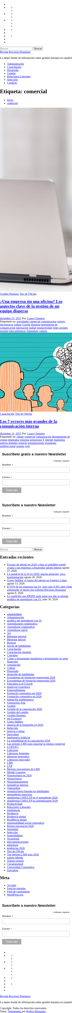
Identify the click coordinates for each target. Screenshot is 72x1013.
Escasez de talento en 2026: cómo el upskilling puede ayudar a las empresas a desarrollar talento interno (36, 566)
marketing (59, 439)
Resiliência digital (17, 819)
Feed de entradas (16, 888)
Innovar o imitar (16, 731)
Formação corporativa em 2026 (24, 693)
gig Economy (14, 718)
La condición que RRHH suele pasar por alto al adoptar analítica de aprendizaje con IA (37, 598)
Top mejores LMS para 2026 (23, 854)
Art (9, 633)
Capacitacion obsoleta (19, 652)
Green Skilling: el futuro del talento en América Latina (37, 580)
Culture (11, 667)
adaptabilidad (14, 614)
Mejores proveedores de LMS (23, 769)
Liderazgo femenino (18, 753)
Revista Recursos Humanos (15, 51)
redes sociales (60, 327)
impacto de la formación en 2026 (25, 724)
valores (43, 330)
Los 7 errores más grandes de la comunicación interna (28, 423)
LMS (10, 762)
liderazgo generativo (18, 756)
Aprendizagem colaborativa (22, 623)
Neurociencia (14, 778)
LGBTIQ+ (13, 747)
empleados (13, 439)
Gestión (11, 73)
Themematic (15, 1011)
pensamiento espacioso (19, 794)
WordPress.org (15, 894)
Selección (12, 79)
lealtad (32, 327)
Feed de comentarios (18, 891)
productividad (44, 327)
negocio (22, 443)
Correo (7, 477)
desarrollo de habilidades (20, 674)
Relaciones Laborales (19, 76)
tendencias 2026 (16, 848)
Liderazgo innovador (18, 759)
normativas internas (17, 784)
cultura (17, 324)
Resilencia (12, 813)
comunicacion (48, 321)
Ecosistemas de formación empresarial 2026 (31, 677)
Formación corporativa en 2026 (24, 696)
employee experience (18, 686)
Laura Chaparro (36, 318)
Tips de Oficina (27, 293)
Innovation (13, 734)
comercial (35, 321)
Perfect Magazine (36, 1011)
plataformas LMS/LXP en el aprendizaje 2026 (32, 797)
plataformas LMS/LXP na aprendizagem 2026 (32, 800)
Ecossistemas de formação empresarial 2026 (31, 680)
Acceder (11, 885)
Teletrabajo (32, 330)
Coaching (12, 655)
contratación (13, 664)
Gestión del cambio (17, 712)
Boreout (11, 642)
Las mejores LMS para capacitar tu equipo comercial (36, 743)
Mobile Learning (16, 772)
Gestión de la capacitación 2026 (24, 709)
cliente (20, 436)
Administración (15, 63)
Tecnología (13, 838)
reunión (4, 330)
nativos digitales (9, 443)
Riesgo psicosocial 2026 (20, 826)
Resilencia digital (16, 816)
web (27, 446)
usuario (20, 446)
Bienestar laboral (16, 639)
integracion (22, 327)
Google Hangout (31, 324)
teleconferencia (17, 330)
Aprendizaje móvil (17, 630)
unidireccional (8, 446)
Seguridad (12, 829)
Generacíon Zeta (16, 702)
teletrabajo (12, 845)
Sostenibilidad (15, 835)
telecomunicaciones (17, 841)
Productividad (14, 803)
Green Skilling (15, 721)
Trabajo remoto (15, 860)
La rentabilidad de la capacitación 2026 (28, 740)
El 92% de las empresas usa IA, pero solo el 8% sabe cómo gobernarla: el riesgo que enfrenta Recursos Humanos (39, 588)
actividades (23, 321)
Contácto (12, 82)
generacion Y (37, 439)
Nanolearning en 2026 (19, 775)
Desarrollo (13, 70)
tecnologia (50, 443)
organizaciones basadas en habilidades (28, 791)
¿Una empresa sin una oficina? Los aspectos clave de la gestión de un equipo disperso (31, 306)
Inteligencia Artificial (18, 737)
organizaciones (36, 443)
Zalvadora (12, 870)
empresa (24, 439)
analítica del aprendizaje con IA (24, 620)
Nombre (7, 464)
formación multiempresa (20, 699)
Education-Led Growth (20, 683)
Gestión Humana (9, 293)
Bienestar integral (16, 636)
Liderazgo (12, 750)
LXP (9, 765)
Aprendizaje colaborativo (21, 626)
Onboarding (13, 788)
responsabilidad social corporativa (25, 822)
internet (49, 439)
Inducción (12, 728)
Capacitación (14, 67)
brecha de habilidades (19, 645)
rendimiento (13, 810)
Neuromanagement (17, 781)
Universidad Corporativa (20, 867)
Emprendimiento (16, 690)
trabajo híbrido (15, 857)
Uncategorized (15, 863)
